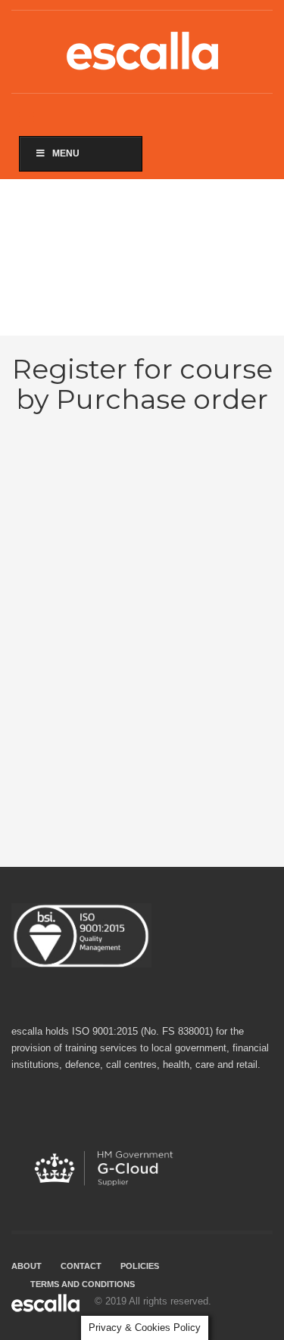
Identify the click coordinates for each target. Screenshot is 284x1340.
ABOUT (26, 1265)
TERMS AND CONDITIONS (82, 1284)
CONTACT (81, 1265)
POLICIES (139, 1265)
